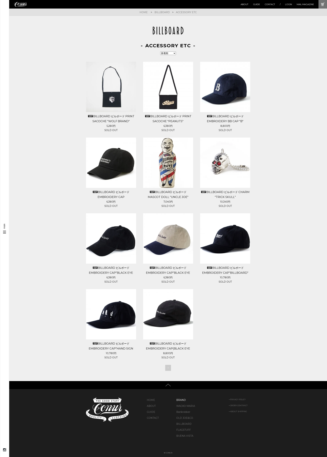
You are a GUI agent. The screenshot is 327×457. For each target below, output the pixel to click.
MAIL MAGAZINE (305, 4)
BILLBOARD (162, 12)
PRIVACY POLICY (238, 399)
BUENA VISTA (184, 435)
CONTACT (270, 4)
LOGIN (288, 4)
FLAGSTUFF (183, 429)
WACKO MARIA (185, 406)
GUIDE (256, 4)
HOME (143, 12)
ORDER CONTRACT (239, 405)
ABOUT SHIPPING (238, 411)
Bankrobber (183, 411)
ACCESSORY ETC (186, 12)
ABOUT (244, 4)
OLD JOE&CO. (184, 417)
